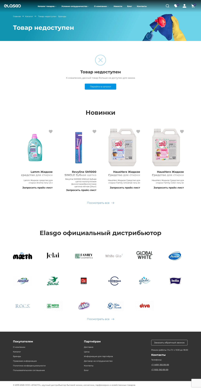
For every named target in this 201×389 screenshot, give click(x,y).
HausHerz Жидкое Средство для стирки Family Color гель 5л (168, 175)
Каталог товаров (46, 6)
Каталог (29, 16)
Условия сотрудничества (74, 6)
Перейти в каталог (100, 86)
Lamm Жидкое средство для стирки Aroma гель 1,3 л (37, 175)
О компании (100, 6)
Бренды (17, 356)
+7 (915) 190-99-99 (159, 369)
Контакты (142, 6)
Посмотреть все (98, 202)
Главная (17, 16)
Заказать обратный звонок (169, 342)
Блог (129, 6)
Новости (118, 6)
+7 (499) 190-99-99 (160, 364)
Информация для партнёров (98, 356)
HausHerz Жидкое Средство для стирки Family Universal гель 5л (124, 176)
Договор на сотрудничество (98, 361)
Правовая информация (25, 361)
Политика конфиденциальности (29, 365)
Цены (87, 351)
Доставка (88, 347)
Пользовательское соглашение (29, 370)
